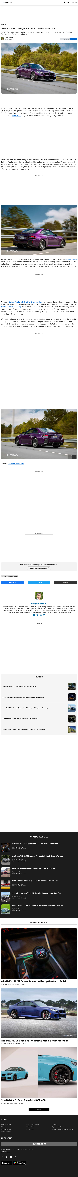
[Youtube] (11, 1157)
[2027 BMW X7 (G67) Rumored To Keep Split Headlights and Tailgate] (5, 856)
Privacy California (6, 1131)
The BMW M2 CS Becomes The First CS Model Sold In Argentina (34, 1040)
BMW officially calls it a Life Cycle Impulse (25, 302)
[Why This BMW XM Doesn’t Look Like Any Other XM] (72, 716)
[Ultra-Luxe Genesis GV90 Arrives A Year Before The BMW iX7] (72, 694)
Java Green (16, 116)
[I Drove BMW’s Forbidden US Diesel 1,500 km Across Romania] (72, 727)
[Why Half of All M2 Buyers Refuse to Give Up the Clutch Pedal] (5, 844)
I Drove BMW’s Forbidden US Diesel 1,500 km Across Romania (23, 729)
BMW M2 (3, 25)
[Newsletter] (68, 2)
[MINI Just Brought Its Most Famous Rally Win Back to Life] (5, 868)
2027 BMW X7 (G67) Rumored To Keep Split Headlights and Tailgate (37, 856)
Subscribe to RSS (6, 1129)
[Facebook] (34, 615)
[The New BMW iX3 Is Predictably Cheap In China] (72, 684)
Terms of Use (30, 1127)
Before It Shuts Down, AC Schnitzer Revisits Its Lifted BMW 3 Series (37, 905)
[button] (74, 457)
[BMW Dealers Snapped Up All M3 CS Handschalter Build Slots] (5, 881)
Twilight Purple (71, 259)
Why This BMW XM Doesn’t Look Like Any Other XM (20, 719)
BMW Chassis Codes (32, 1124)
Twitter (39, 582)
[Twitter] (37, 615)
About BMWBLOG (6, 1124)
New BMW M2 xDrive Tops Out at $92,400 (23, 1100)
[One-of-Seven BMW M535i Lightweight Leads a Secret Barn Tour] (5, 893)
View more (38, 1109)
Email (66, 582)
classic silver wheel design (11, 307)
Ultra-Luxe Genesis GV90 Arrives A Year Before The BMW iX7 (23, 697)
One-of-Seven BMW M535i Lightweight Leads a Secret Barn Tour (36, 893)
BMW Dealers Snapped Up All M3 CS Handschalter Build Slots (35, 881)
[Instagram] (40, 615)
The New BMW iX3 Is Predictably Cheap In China (19, 686)
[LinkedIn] (44, 615)
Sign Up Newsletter (58, 1127)
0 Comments (73, 39)
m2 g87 (4, 576)
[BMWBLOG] (39, 1152)
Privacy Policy (30, 1129)
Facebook (13, 582)
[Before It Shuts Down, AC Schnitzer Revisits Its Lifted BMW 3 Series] (5, 905)
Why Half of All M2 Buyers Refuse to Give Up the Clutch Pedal (35, 844)
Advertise (4, 1127)
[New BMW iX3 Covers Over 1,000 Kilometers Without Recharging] (72, 705)
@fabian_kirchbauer (16, 463)
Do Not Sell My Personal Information (62, 1129)
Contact (54, 1124)
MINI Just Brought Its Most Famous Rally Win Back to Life (33, 868)
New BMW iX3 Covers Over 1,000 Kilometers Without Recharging (25, 708)
